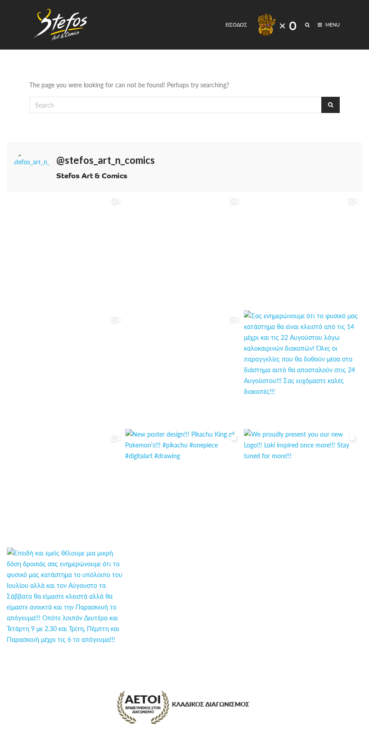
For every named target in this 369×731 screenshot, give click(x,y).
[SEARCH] (308, 24)
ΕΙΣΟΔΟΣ (236, 24)
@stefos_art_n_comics (105, 160)
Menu (332, 24)
